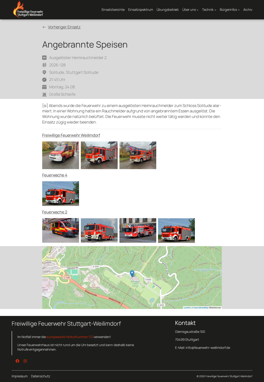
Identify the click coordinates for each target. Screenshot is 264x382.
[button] (132, 274)
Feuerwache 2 (54, 212)
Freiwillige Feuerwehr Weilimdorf (71, 135)
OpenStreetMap (201, 307)
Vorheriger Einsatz (64, 27)
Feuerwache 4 (54, 175)
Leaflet (187, 307)
